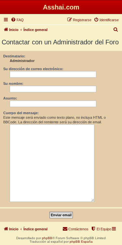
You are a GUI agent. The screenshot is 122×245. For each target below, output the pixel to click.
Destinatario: (14, 56)
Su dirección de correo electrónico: (33, 69)
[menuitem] (17, 20)
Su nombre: (13, 83)
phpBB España (81, 241)
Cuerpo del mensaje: (21, 113)
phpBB (47, 238)
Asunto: (10, 98)
